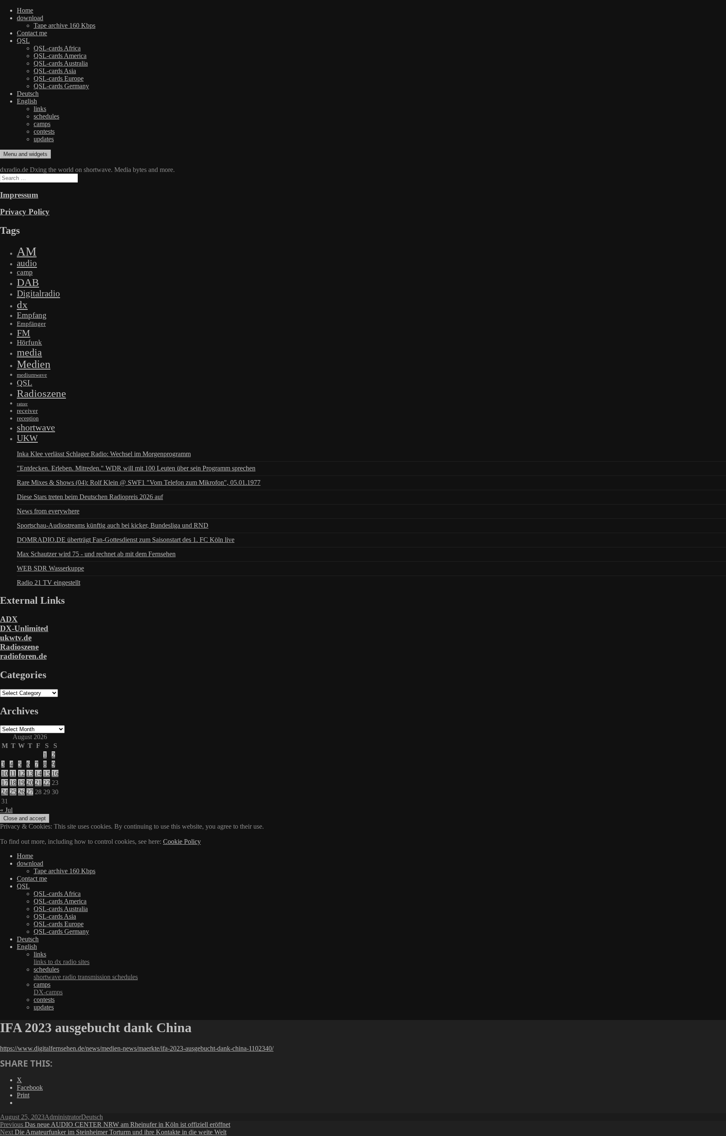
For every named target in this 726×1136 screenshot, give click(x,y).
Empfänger (31, 323)
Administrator (63, 1116)
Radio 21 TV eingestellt (48, 582)
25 (13, 791)
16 (55, 773)
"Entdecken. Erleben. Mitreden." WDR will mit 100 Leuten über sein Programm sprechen (136, 468)
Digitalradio (38, 293)
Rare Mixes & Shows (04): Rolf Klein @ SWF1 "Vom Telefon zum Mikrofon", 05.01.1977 (138, 482)
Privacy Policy (25, 211)
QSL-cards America (60, 55)
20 (29, 782)
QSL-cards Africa (57, 48)
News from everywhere (48, 511)
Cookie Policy (182, 841)
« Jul (6, 810)
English (27, 101)
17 (4, 782)
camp (25, 272)
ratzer (22, 404)
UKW (27, 438)
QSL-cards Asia (55, 70)
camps (42, 123)
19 (21, 782)
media (29, 352)
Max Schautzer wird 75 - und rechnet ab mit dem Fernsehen (96, 553)
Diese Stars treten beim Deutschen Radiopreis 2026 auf (90, 496)
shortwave (36, 427)
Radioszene (41, 393)
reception (28, 418)
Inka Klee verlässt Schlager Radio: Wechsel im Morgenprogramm (104, 453)
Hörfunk (29, 342)
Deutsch (28, 93)
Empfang (32, 315)
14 (38, 773)
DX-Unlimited (24, 628)
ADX (9, 619)
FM (23, 333)
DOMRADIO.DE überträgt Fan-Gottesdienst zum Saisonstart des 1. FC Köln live (125, 539)
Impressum (19, 194)
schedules (46, 116)
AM (27, 251)
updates (44, 139)
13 (29, 773)
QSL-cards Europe (59, 78)
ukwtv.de (16, 637)
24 (4, 791)
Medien (33, 364)
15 (46, 773)
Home (25, 10)
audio (27, 263)
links (40, 108)
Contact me (32, 33)
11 (13, 773)
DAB (28, 282)
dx (22, 304)
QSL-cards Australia (61, 63)
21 (38, 782)
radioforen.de (23, 656)
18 (13, 782)
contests (44, 131)
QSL (23, 40)
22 (46, 782)
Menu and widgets (25, 154)
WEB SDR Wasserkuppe (50, 568)
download (30, 17)
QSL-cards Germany (61, 86)
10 (4, 773)
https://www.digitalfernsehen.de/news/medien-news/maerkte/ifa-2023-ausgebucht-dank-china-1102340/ (137, 1048)
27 (29, 791)
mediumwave (32, 375)
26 (21, 791)
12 (21, 773)
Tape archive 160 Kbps (64, 25)
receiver (27, 410)
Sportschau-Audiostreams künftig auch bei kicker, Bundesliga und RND (112, 525)
